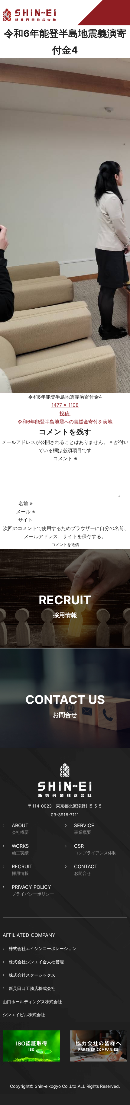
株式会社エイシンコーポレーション (42, 948)
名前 (25, 503)
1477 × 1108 (65, 405)
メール (25, 512)
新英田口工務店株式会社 (32, 988)
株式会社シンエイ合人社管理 (36, 961)
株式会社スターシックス (32, 975)
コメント (65, 458)
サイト (25, 520)
